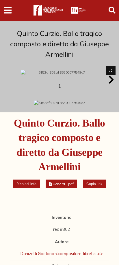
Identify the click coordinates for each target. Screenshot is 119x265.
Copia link (94, 184)
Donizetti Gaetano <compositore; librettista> (62, 253)
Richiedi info (26, 184)
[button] (111, 79)
